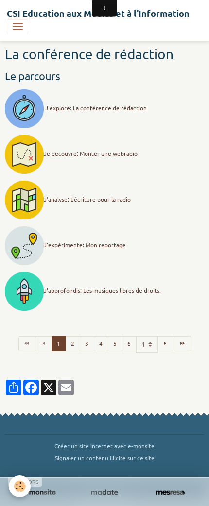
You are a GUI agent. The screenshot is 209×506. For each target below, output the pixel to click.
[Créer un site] (39, 493)
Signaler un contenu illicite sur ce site (105, 458)
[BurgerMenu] (17, 26)
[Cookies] (20, 486)
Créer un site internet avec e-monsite (104, 446)
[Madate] (104, 493)
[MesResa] (170, 493)
